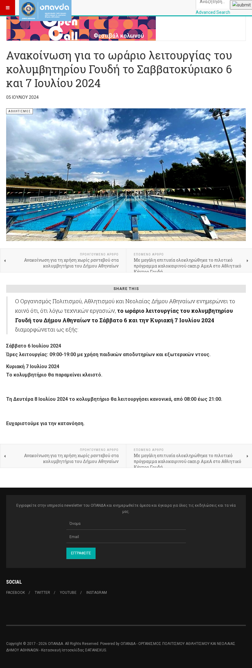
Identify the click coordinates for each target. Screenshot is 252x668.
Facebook (15, 592)
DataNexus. (96, 650)
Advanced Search (213, 12)
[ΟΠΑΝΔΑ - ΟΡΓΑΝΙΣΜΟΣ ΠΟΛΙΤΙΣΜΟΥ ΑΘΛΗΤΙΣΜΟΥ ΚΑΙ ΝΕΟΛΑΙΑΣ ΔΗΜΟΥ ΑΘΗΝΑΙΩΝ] (45, 7)
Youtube (68, 592)
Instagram (96, 592)
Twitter (42, 592)
